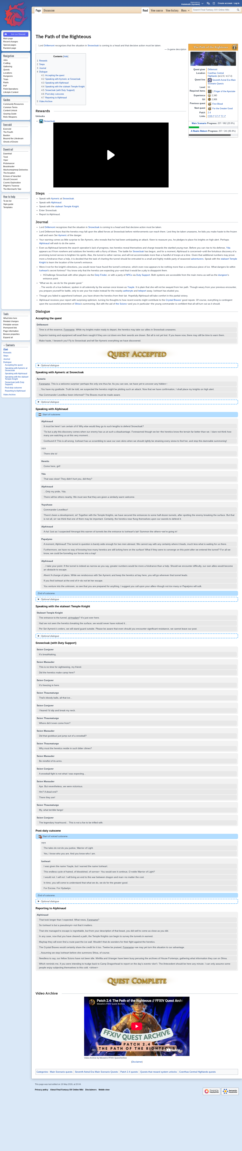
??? (43, 843)
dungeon (222, 275)
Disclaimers (91, 1090)
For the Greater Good (222, 108)
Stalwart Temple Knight (50, 612)
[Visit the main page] (16, 14)
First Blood (217, 104)
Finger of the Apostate (224, 91)
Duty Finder (101, 275)
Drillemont (212, 69)
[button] (185, 10)
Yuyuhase (46, 504)
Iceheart (43, 270)
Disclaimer (137, 1062)
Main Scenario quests (61, 1071)
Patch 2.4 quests (129, 1071)
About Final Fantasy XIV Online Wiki (66, 1090)
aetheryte (128, 290)
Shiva (78, 303)
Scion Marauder (45, 662)
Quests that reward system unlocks (158, 1071)
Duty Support (143, 275)
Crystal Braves (173, 300)
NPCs (129, 275)
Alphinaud (56, 202)
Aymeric (55, 198)
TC (222, 116)
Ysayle (130, 287)
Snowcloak (93, 45)
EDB (210, 116)
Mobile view (104, 1090)
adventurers (197, 258)
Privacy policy (41, 1090)
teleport (142, 290)
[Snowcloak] (41, 121)
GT (216, 116)
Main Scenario (199, 123)
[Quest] (234, 47)
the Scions (121, 303)
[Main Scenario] (210, 80)
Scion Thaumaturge (48, 692)
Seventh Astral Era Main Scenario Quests (96, 1071)
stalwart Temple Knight (67, 206)
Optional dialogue (50, 365)
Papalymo (46, 539)
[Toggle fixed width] (213, 3)
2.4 (209, 112)
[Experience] (209, 95)
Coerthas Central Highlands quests (197, 1071)
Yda (228, 247)
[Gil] (209, 99)
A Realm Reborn (199, 131)
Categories (42, 1071)
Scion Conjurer (45, 649)
